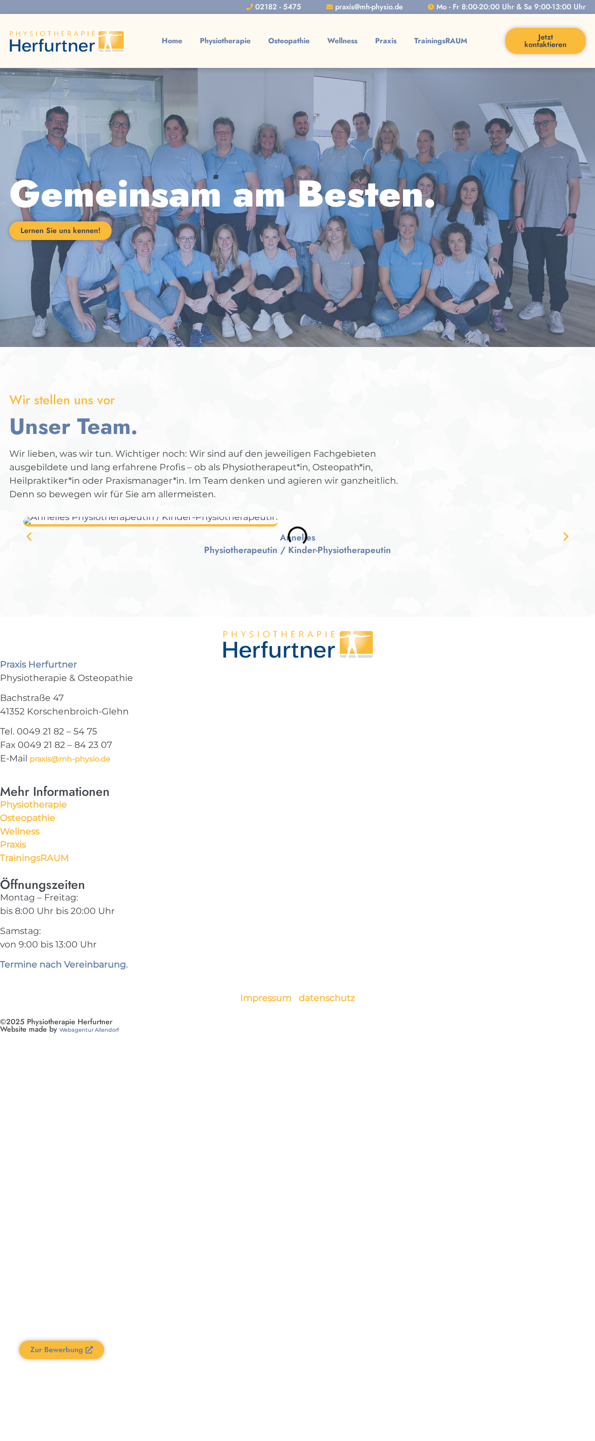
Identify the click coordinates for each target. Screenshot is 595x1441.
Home (172, 40)
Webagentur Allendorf (89, 1030)
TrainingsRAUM (440, 40)
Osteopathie (289, 40)
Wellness (342, 40)
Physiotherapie (225, 40)
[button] (29, 536)
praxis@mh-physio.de (70, 758)
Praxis (386, 40)
